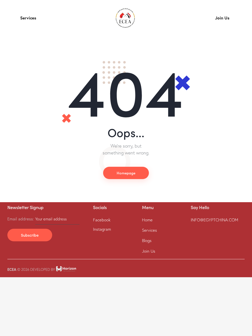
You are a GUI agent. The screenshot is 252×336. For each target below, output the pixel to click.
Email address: (21, 218)
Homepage (126, 172)
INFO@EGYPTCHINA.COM (214, 219)
